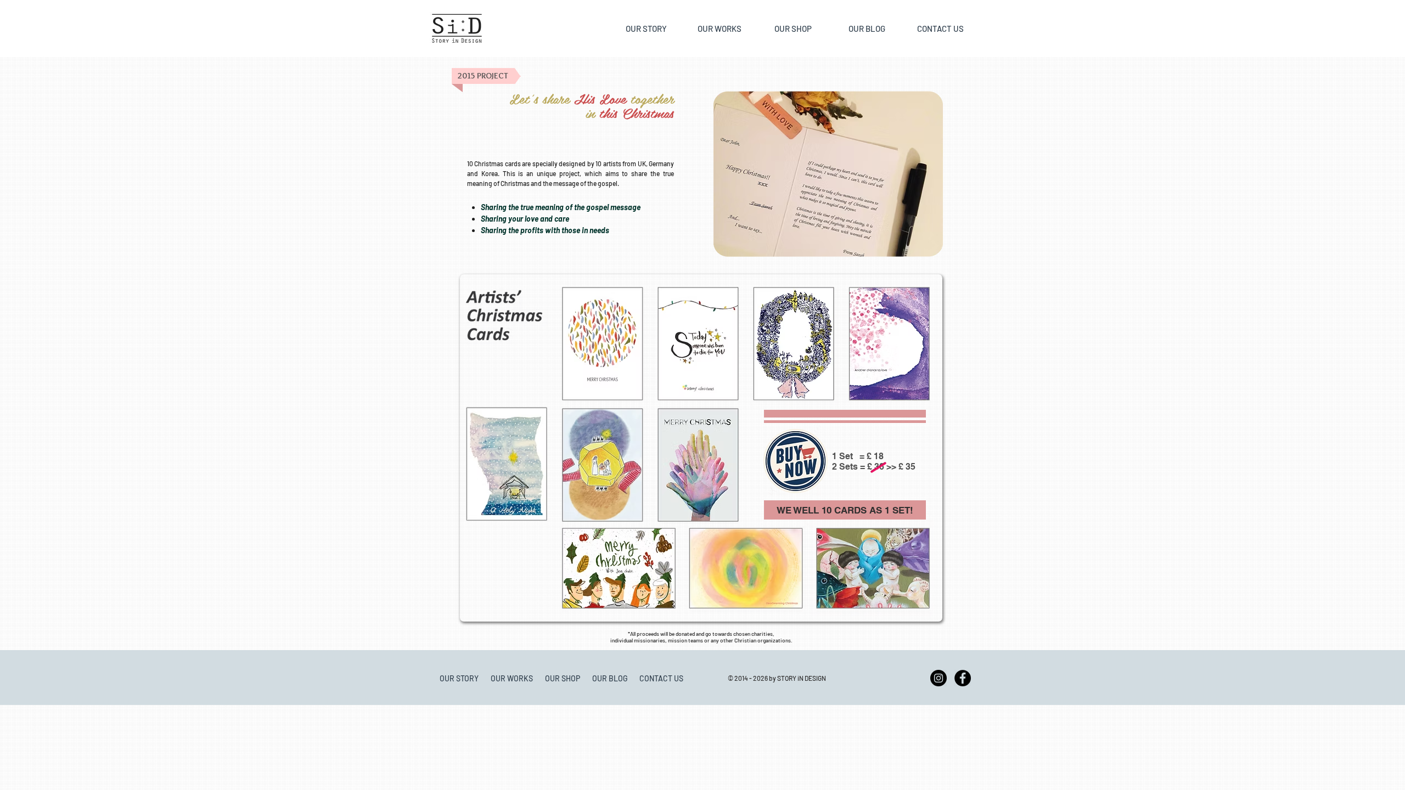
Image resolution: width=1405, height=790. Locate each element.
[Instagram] (938, 678)
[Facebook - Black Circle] (962, 678)
